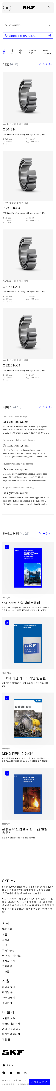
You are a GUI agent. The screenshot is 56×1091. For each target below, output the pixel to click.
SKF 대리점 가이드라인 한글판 (24, 678)
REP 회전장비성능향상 (18, 753)
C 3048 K (9, 129)
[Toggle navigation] (7, 7)
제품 (4, 934)
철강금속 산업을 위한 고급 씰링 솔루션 (24, 831)
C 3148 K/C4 (11, 286)
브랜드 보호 (8, 1018)
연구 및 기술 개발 (11, 955)
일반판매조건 (23, 1084)
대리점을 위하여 (11, 1034)
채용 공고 (7, 1039)
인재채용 (7, 966)
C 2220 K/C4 (11, 365)
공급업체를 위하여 (12, 1023)
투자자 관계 (8, 960)
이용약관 (17, 1080)
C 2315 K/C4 (11, 208)
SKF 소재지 (8, 997)
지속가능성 (8, 950)
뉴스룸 (6, 971)
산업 (4, 945)
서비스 (6, 939)
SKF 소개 (7, 929)
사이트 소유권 (8, 1084)
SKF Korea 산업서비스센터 (21, 602)
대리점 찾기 (8, 986)
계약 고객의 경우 (11, 1028)
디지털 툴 (7, 992)
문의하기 (7, 1002)
